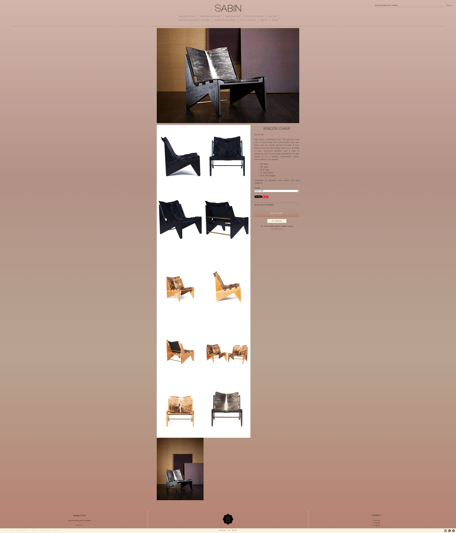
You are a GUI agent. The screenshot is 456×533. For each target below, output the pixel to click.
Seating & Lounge (254, 16)
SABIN (228, 8)
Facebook (376, 520)
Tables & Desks (233, 16)
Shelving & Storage (210, 16)
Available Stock (187, 16)
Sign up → (450, 5)
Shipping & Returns (23, 530)
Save (266, 197)
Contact (35, 530)
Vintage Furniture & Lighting (194, 20)
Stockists (56, 530)
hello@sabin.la (276, 229)
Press (275, 20)
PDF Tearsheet (277, 221)
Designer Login (45, 530)
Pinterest (376, 523)
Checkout (222, 530)
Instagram (376, 525)
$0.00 (234, 530)
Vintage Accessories (224, 20)
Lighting (272, 16)
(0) (229, 530)
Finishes (5, 530)
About (264, 20)
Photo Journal (248, 20)
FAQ (12, 530)
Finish (257, 188)
